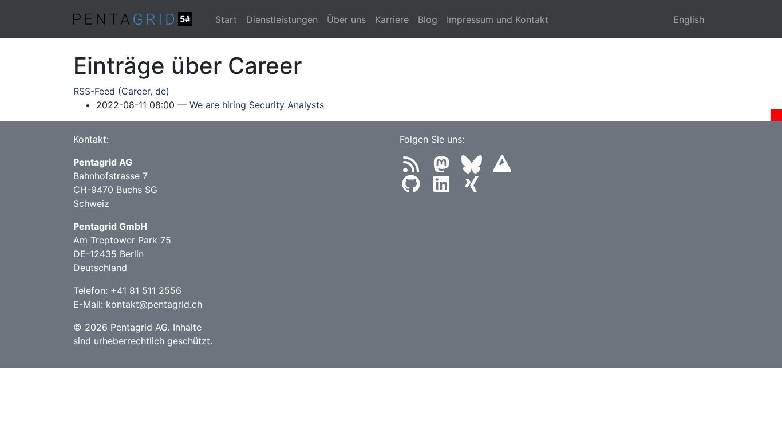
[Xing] (474, 187)
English (688, 19)
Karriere (392, 19)
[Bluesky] (475, 168)
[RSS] (415, 168)
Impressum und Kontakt (497, 19)
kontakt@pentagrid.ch (154, 304)
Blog (427, 19)
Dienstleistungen (282, 19)
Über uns (346, 19)
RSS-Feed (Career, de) (121, 91)
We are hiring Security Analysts (256, 105)
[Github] (415, 187)
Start (226, 19)
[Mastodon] (445, 168)
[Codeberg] (504, 168)
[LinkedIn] (445, 187)
